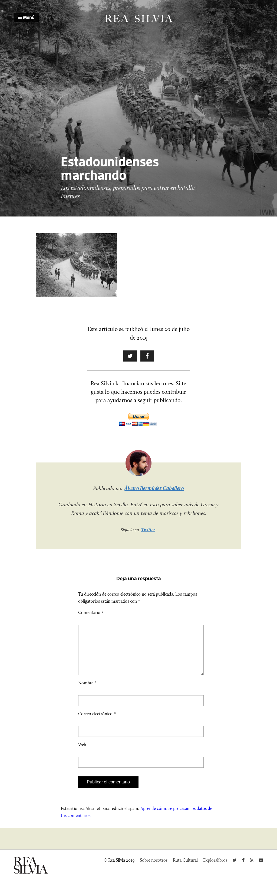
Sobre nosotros (153, 860)
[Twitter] (235, 860)
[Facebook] (243, 860)
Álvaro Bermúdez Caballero (154, 488)
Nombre (87, 682)
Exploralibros (215, 860)
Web (82, 744)
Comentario (91, 612)
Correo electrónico (97, 713)
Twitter (148, 529)
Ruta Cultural (185, 860)
